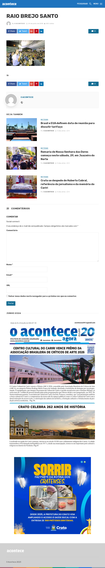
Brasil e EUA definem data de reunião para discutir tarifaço (68, 125)
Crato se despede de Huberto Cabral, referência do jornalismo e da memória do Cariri (67, 184)
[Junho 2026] (52, 384)
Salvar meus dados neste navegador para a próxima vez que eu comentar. (42, 296)
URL (8, 285)
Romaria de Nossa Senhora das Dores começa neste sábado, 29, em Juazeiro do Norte (67, 155)
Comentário (12, 230)
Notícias (44, 119)
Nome (9, 265)
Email (9, 275)
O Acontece (19, 23)
